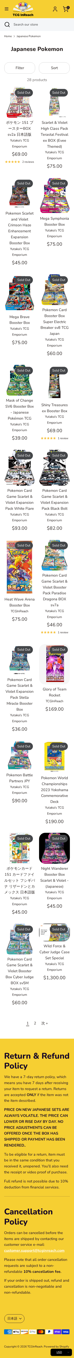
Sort (54, 67)
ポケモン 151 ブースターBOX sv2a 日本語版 (19, 128)
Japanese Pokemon (29, 36)
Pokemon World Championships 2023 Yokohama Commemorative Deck (54, 789)
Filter (20, 67)
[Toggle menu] (6, 9)
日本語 (12, 1318)
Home (8, 36)
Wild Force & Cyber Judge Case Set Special (54, 952)
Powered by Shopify (56, 1347)
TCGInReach (35, 1347)
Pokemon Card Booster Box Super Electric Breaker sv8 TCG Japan (54, 321)
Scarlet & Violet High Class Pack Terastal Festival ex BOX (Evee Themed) (54, 134)
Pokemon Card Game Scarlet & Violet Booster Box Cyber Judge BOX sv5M (20, 971)
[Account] (55, 7)
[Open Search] (6, 24)
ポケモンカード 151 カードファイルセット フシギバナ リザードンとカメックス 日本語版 (19, 880)
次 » (44, 1023)
